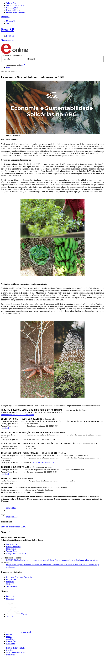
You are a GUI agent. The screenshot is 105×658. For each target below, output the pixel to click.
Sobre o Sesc (11, 3)
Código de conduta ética (16, 553)
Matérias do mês (7, 40)
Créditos (9, 650)
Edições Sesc (11, 579)
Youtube (9, 616)
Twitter (24, 614)
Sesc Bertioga (11, 586)
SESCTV (10, 584)
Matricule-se (11, 549)
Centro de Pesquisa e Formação (19, 577)
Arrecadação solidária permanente (17, 415)
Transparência (11, 551)
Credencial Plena (13, 10)
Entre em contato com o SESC (13, 527)
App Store (10, 639)
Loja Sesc (10, 36)
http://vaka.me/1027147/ (44, 462)
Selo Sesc (10, 582)
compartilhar (11, 508)
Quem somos (11, 544)
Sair (7, 23)
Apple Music (26, 632)
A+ (25, 65)
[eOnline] (14, 53)
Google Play (11, 641)
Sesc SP (7, 29)
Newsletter (10, 643)
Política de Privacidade (15, 12)
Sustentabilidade (12, 517)
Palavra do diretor (13, 546)
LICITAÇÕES (12, 8)
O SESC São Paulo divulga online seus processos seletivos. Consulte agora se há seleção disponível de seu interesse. (53, 560)
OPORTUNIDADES (15, 5)
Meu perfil (10, 21)
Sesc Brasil (10, 655)
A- (22, 65)
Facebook (5, 428)
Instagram (10, 598)
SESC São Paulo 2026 (15, 652)
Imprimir (9, 67)
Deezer (9, 634)
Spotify (9, 637)
